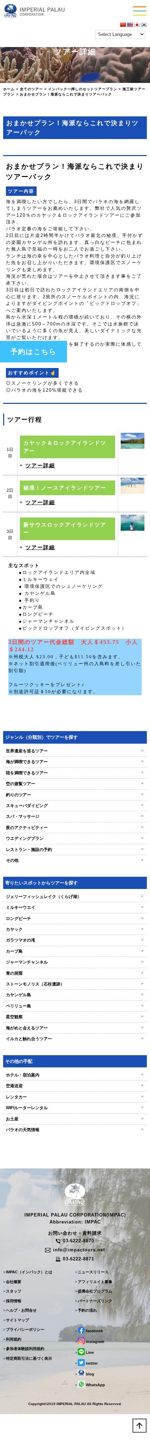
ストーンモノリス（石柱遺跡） (75, 984)
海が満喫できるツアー (75, 761)
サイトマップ (16, 1320)
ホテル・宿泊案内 (75, 1075)
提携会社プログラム (93, 1291)
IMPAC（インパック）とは (27, 1272)
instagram (89, 1342)
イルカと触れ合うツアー (75, 1038)
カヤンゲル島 (75, 994)
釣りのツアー (75, 794)
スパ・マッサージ (75, 816)
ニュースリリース (91, 1272)
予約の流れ (86, 1310)
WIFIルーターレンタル (75, 1107)
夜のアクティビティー (75, 827)
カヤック (75, 929)
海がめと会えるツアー (75, 1028)
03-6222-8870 (78, 1240)
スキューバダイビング (75, 805)
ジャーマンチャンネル (75, 962)
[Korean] (144, 25)
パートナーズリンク (93, 1301)
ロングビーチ (75, 918)
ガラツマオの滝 (75, 940)
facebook (89, 1331)
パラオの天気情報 (75, 1129)
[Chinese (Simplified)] (123, 25)
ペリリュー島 (75, 1006)
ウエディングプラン (75, 838)
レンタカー (75, 1097)
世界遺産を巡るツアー (75, 751)
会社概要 (12, 1282)
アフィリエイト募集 (93, 1282)
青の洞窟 (75, 973)
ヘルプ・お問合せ (20, 1310)
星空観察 (75, 1016)
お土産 (75, 1119)
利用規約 (12, 1339)
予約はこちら (33, 351)
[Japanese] (137, 25)
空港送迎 (75, 1085)
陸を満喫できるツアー (75, 772)
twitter (86, 1363)
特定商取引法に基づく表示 (27, 1358)
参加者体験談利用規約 (23, 1349)
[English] (130, 25)
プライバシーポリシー (23, 1329)
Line (84, 1352)
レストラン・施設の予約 (75, 849)
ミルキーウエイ (75, 907)
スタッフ (12, 1291)
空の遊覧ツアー (75, 783)
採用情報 (12, 1301)
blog (84, 1374)
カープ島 (75, 951)
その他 (75, 860)
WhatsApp (90, 1385)
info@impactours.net (79, 1249)
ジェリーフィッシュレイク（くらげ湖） (75, 896)
